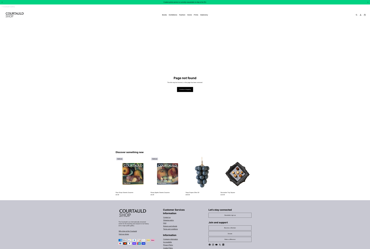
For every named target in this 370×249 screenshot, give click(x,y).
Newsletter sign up (230, 215)
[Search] (356, 15)
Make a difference (230, 239)
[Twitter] (220, 244)
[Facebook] (210, 244)
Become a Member (230, 228)
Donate (230, 233)
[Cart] (365, 15)
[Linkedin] (223, 244)
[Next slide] (368, 2)
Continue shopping (185, 89)
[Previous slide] (2, 2)
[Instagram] (213, 244)
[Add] (216, 188)
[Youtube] (216, 244)
